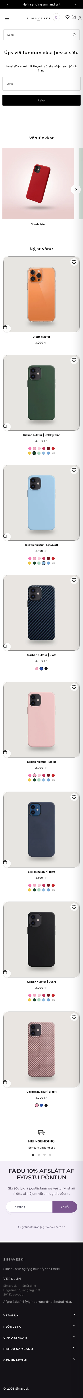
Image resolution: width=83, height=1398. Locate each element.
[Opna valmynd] (14, 18)
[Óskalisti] (67, 17)
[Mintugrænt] (39, 453)
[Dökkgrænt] (34, 453)
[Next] (75, 4)
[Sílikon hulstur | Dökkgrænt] (41, 393)
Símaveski (14, 1259)
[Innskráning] (80, 18)
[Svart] (46, 668)
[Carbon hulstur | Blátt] (41, 613)
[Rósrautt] (43, 448)
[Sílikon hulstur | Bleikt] (41, 720)
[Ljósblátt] (43, 453)
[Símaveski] (39, 18)
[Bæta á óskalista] (74, 262)
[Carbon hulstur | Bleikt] (41, 1049)
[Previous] (8, 4)
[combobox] (41, 34)
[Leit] (74, 34)
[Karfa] (73, 17)
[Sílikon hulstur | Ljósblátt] (41, 503)
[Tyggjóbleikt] (29, 448)
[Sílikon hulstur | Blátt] (41, 829)
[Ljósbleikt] (39, 448)
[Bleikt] (34, 448)
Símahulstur (38, 224)
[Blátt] (41, 668)
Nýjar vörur (41, 249)
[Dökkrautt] (48, 448)
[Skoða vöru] (7, 537)
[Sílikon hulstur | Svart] (41, 939)
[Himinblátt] (48, 453)
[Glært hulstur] (41, 294)
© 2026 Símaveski (16, 1388)
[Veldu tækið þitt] (56, 17)
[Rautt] (53, 448)
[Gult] (29, 453)
